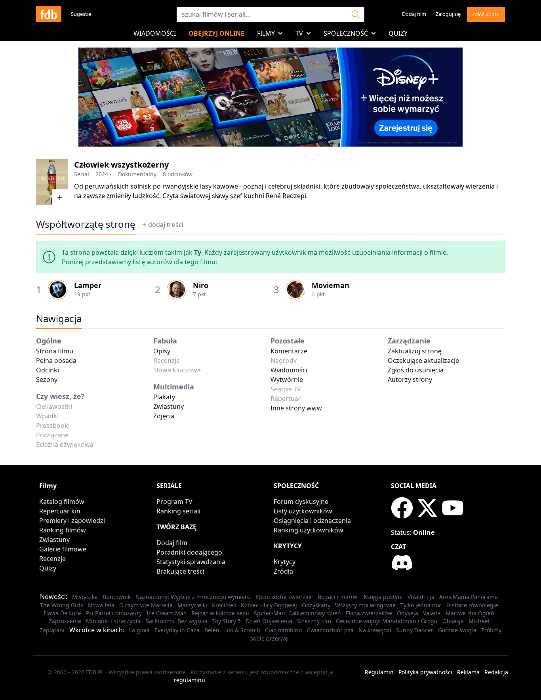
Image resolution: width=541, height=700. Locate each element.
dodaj (165, 224)
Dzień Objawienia (269, 621)
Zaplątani (52, 630)
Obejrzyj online (216, 33)
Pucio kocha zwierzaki (284, 597)
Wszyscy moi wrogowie (365, 605)
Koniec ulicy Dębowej (269, 605)
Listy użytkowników (303, 511)
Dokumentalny (137, 174)
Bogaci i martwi (338, 597)
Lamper (87, 285)
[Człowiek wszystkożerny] (52, 182)
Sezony (46, 379)
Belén (211, 630)
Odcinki (47, 370)
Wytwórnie (286, 379)
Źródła (283, 571)
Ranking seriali (178, 511)
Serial (81, 174)
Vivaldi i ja (421, 597)
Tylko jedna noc (421, 605)
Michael (479, 621)
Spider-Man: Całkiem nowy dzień (297, 613)
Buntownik (117, 597)
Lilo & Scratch (242, 630)
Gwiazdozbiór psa (330, 630)
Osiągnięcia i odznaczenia (312, 520)
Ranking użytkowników (308, 530)
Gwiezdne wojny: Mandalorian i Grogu (387, 621)
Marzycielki (192, 605)
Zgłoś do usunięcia (416, 370)
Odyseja (407, 613)
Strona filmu (54, 351)
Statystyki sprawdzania (190, 561)
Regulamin (379, 672)
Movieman (330, 285)
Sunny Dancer (414, 630)
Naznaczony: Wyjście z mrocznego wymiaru (193, 597)
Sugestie (81, 13)
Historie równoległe (472, 605)
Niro (200, 285)
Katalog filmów (61, 501)
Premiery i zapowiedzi (72, 520)
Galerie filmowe (62, 549)
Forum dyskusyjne (301, 501)
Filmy (266, 33)
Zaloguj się (448, 13)
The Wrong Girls (61, 605)
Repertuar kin (59, 511)
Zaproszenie (65, 621)
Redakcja (496, 672)
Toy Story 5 (226, 621)
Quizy (398, 33)
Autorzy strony (410, 379)
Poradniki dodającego (189, 552)
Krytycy (284, 561)
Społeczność (346, 33)
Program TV (174, 501)
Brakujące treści (180, 571)
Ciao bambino (283, 630)
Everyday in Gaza (177, 630)
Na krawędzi (374, 630)
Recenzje (52, 558)
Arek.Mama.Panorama (468, 597)
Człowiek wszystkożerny (121, 164)
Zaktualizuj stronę (415, 351)
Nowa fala (101, 605)
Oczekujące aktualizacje (423, 360)
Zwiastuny (168, 406)
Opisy (161, 351)
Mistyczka (85, 597)
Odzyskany (316, 605)
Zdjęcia (163, 416)
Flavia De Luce (62, 613)
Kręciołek (224, 605)
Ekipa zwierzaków (369, 613)
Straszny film (314, 621)
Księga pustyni (383, 597)
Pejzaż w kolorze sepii (220, 613)
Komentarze (288, 351)
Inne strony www (296, 408)
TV (299, 33)
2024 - (103, 174)
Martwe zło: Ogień (470, 613)
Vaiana (432, 613)
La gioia (139, 630)
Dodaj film (414, 13)
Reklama (468, 672)
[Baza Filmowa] (48, 14)
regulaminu (189, 680)
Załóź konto (486, 14)
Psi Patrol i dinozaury (114, 613)
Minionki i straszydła (113, 621)
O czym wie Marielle (146, 605)
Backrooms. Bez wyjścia (176, 621)
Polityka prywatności (425, 672)
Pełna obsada (56, 360)
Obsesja (453, 621)
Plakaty (164, 397)
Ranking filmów (62, 530)
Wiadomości (154, 33)
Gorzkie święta (457, 630)
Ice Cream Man (167, 613)
